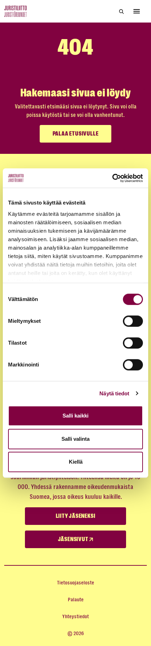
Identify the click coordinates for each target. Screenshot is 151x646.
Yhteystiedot (75, 616)
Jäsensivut (74, 539)
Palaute (76, 599)
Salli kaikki (75, 416)
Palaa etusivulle (76, 134)
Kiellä (76, 462)
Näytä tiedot (114, 393)
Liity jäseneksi (76, 516)
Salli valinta (75, 439)
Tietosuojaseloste (75, 582)
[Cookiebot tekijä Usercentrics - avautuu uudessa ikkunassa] (112, 178)
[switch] (133, 321)
